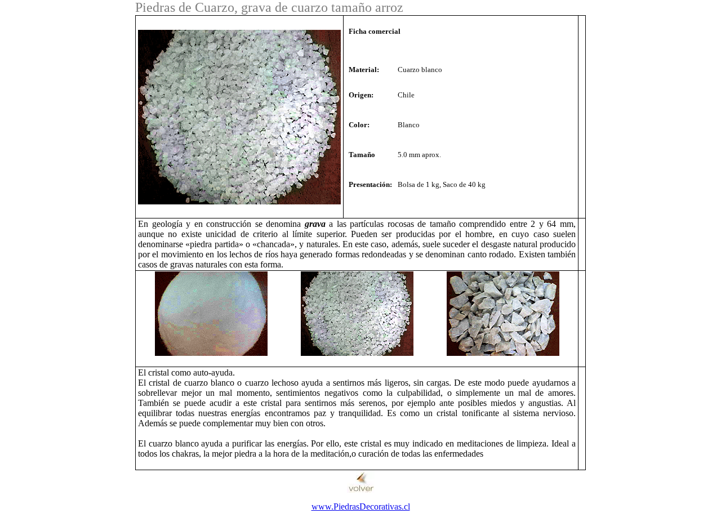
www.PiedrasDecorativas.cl (360, 506)
